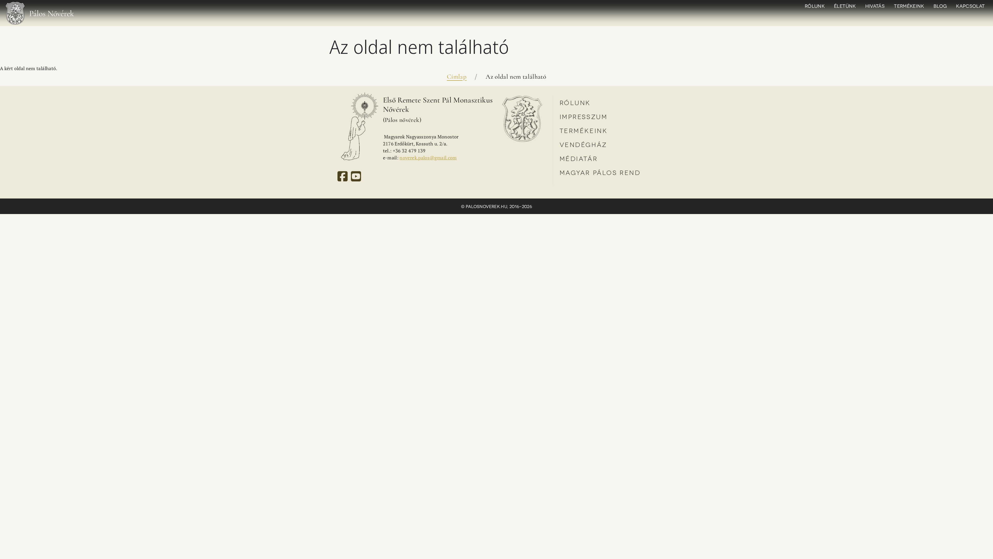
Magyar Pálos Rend (600, 172)
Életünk (845, 6)
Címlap (457, 76)
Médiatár (579, 158)
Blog (940, 6)
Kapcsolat (970, 6)
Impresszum (584, 116)
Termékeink (909, 6)
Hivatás (875, 6)
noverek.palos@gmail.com (428, 158)
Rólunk (815, 6)
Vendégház (583, 144)
